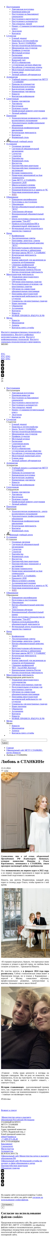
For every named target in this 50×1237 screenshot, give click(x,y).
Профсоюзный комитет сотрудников (28, 111)
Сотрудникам (12, 99)
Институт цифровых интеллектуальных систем (17, 335)
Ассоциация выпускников (24, 187)
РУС (3, 354)
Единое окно (17, 72)
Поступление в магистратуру (25, 19)
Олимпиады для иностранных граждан (29, 301)
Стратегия (16, 156)
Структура (16, 153)
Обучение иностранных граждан (27, 281)
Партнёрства (17, 158)
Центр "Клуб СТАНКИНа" (24, 43)
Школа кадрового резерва (23, 185)
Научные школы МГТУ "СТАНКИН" (29, 252)
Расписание (17, 55)
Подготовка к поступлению (24, 202)
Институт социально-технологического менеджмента (21, 340)
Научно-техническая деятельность (27, 272)
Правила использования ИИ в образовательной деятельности (26, 224)
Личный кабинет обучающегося (26, 74)
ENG (8, 356)
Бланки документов (21, 101)
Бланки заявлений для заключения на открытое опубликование (29, 261)
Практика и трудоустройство (25, 40)
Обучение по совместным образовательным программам (25, 290)
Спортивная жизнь (20, 57)
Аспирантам (12, 77)
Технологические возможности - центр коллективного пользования (29, 119)
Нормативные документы (23, 91)
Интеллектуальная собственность (27, 248)
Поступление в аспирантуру (25, 21)
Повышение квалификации (24, 199)
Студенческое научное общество (26, 65)
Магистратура (7, 1149)
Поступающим (13, 7)
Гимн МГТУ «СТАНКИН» (24, 180)
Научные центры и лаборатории (26, 250)
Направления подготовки (23, 86)
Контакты (16, 33)
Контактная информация (23, 96)
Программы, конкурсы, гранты (26, 240)
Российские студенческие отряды (27, 67)
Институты (17, 163)
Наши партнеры (19, 303)
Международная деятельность (20, 274)
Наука (9, 233)
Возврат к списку (9, 1110)
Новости (16, 94)
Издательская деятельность (24, 132)
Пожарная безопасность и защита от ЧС (30, 190)
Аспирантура (7, 1151)
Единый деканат (19, 38)
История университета (22, 173)
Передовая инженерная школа (25, 192)
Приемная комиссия (21, 11)
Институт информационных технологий (18, 338)
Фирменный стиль (20, 137)
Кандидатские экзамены (23, 89)
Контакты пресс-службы (23, 327)
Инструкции (17, 106)
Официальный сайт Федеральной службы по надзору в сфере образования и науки (21, 1162)
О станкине (11, 144)
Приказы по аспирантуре (23, 84)
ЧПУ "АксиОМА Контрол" (24, 267)
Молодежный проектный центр (26, 70)
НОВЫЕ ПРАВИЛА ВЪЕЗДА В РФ (28, 315)
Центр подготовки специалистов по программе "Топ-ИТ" (28, 220)
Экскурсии (17, 31)
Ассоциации (17, 308)
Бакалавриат (6, 1144)
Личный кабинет (19, 113)
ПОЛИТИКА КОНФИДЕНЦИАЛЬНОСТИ (21, 1188)
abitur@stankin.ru (8, 1136)
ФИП (14, 194)
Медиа (9, 318)
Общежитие (17, 306)
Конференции (18, 236)
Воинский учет (19, 60)
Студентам (11, 36)
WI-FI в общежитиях (21, 62)
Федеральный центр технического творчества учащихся (27, 229)
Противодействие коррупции (25, 165)
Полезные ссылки (20, 108)
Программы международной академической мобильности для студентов (26, 296)
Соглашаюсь (7, 1205)
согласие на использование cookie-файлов (22, 1198)
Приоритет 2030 (19, 182)
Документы (17, 103)
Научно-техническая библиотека (26, 45)
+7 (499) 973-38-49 (9, 1139)
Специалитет (7, 1146)
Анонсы (15, 325)
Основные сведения (21, 146)
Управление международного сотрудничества (25, 278)
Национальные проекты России (26, 269)
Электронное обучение (22, 211)
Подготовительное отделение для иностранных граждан (27, 285)
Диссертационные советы (23, 238)
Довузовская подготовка (23, 9)
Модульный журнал (21, 53)
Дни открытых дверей (22, 24)
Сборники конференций (23, 265)
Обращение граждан (10, 1168)
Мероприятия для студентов (24, 48)
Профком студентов (21, 50)
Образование (12, 197)
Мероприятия (18, 323)
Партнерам (11, 115)
